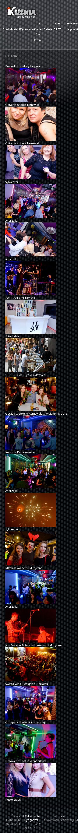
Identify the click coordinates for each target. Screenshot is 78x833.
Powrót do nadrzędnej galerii (24, 66)
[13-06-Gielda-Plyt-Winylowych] (30, 371)
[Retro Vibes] (30, 796)
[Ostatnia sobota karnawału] (30, 101)
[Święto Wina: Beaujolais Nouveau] (30, 680)
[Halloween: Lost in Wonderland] (30, 757)
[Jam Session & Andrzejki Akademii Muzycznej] (30, 641)
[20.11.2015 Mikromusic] (30, 294)
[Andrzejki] (30, 217)
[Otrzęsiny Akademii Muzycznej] (30, 718)
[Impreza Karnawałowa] (30, 448)
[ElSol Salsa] (30, 332)
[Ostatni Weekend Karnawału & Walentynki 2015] (30, 410)
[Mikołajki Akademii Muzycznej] (30, 564)
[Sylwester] (30, 178)
